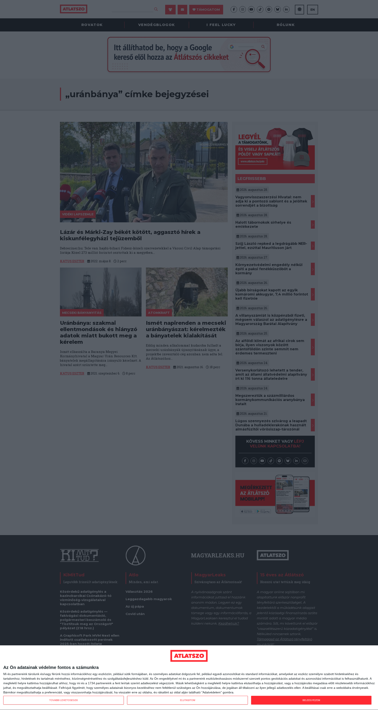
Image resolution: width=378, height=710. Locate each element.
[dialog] (189, 678)
